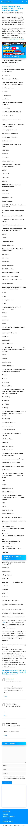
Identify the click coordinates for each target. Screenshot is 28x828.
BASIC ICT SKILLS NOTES (16, 39)
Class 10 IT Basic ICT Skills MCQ (11, 651)
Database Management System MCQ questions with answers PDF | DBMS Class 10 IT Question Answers (13, 665)
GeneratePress (21, 825)
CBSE (3, 622)
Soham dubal (10, 679)
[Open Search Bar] (22, 2)
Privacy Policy (6, 811)
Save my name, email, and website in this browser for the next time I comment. (15, 777)
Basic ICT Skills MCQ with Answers (13, 649)
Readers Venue (7, 2)
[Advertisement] (14, 796)
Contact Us (6, 819)
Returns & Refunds (8, 821)
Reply (5, 696)
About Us (5, 814)
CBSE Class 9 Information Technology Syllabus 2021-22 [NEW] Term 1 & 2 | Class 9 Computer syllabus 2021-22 (14, 658)
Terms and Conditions (9, 816)
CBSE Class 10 (8, 645)
